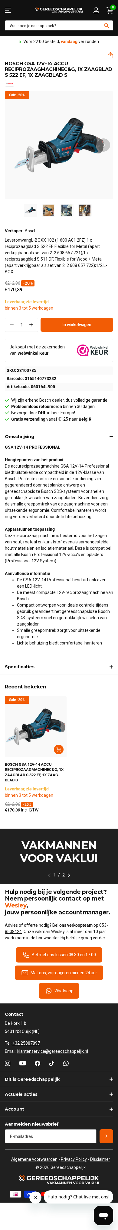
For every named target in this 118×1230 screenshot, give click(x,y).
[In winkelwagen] (59, 749)
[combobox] (59, 25)
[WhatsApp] (66, 1063)
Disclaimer (100, 1159)
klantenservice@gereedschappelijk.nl (52, 1051)
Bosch (31, 230)
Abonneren (106, 1136)
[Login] (96, 10)
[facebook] (37, 1063)
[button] (108, 55)
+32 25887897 (26, 1043)
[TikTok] (51, 1063)
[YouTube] (22, 1063)
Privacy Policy (74, 1159)
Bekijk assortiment (8, 10)
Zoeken (106, 25)
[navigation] (30, 210)
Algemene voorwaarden (34, 1159)
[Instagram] (7, 1063)
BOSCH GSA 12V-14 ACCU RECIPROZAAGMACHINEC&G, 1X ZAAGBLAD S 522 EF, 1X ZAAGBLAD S (34, 772)
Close (59, 1079)
